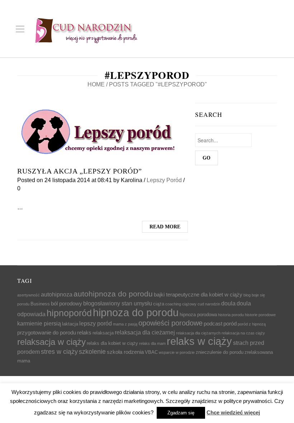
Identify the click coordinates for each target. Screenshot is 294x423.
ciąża (158, 303)
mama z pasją (125, 324)
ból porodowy (66, 303)
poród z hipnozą (252, 324)
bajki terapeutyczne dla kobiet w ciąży (198, 295)
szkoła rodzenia (125, 352)
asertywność (28, 295)
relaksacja (103, 333)
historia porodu (231, 315)
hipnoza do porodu (136, 312)
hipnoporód (69, 313)
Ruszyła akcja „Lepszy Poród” (79, 171)
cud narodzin (209, 304)
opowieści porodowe (170, 323)
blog (247, 295)
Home (96, 84)
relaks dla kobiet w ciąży (112, 343)
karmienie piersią (39, 323)
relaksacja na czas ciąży (243, 333)
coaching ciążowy (180, 304)
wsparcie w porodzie (177, 352)
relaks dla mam (152, 343)
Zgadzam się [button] (180, 412)
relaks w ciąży (199, 341)
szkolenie (92, 351)
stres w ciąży (59, 351)
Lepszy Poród (164, 180)
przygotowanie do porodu (46, 333)
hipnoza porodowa (198, 314)
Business (40, 303)
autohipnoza (56, 294)
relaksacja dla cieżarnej (145, 332)
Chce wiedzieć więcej (233, 412)
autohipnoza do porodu (113, 294)
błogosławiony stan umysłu (117, 303)
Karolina (131, 180)
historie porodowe (260, 315)
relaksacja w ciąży (51, 342)
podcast (213, 324)
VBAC (151, 352)
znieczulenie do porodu (219, 352)
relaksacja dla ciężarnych (198, 333)
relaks (84, 333)
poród (230, 324)
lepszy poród (95, 323)
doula (228, 303)
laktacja (70, 324)
